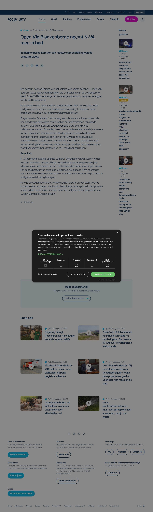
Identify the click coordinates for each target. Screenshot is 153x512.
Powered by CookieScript (106, 280)
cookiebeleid (108, 247)
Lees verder (42, 250)
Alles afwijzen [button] (78, 274)
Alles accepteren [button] (103, 274)
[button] (76, 254)
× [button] (118, 232)
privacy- (97, 247)
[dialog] (76, 256)
